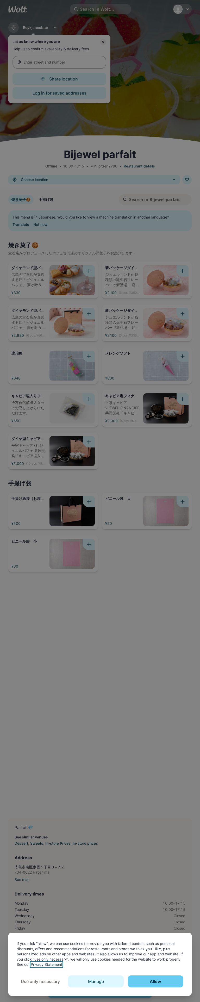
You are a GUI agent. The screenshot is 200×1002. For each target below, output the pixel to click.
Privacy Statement (46, 964)
